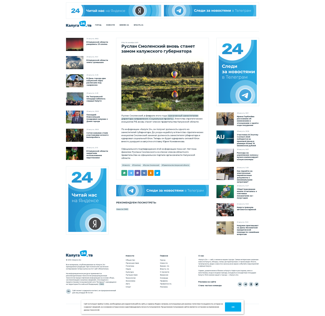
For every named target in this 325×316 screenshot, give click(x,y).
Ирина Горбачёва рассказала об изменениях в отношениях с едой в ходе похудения (247, 120)
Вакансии (164, 275)
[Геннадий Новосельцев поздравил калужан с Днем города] (74, 117)
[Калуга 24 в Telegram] (245, 284)
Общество (130, 260)
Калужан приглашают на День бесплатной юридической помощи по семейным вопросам (248, 230)
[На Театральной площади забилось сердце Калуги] (74, 98)
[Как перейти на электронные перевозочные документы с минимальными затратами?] (225, 173)
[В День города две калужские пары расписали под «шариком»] (74, 80)
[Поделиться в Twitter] (157, 173)
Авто (128, 284)
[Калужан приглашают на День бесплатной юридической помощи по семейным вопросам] (225, 227)
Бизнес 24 (124, 25)
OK (233, 307)
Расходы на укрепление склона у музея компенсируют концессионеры (247, 156)
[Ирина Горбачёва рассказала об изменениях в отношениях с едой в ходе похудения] (225, 118)
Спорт (128, 287)
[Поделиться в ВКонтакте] (144, 173)
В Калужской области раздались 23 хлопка (97, 43)
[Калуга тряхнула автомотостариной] (225, 209)
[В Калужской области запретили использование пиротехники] (74, 153)
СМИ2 (101, 284)
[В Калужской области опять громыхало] (74, 62)
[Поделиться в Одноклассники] (150, 173)
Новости (110, 25)
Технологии (131, 278)
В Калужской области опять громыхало (97, 61)
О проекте (164, 272)
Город (98, 25)
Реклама (164, 287)
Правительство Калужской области (176, 165)
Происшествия (132, 263)
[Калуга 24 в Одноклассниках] (251, 284)
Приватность (166, 284)
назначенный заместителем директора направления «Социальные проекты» (159, 117)
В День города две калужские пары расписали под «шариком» (96, 81)
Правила (164, 281)
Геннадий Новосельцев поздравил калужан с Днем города (97, 118)
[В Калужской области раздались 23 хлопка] (74, 44)
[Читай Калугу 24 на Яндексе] (115, 10)
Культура (130, 272)
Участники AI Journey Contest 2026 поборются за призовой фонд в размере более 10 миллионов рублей (247, 140)
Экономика (130, 281)
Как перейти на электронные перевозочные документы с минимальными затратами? (244, 176)
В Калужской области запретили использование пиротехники (97, 154)
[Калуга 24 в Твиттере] (256, 284)
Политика (137, 165)
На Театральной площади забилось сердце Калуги (95, 99)
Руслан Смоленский (151, 165)
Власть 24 (138, 25)
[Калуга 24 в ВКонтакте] (240, 284)
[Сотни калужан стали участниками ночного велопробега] (74, 135)
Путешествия (131, 275)
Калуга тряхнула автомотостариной (246, 208)
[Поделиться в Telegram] (131, 173)
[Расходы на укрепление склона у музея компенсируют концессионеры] (225, 155)
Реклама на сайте (207, 282)
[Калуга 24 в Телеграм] (238, 72)
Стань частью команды (210, 285)
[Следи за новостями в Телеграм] (210, 10)
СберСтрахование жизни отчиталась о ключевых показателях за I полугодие (247, 193)
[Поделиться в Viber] (137, 173)
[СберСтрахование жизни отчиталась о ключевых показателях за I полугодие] (225, 191)
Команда (164, 278)
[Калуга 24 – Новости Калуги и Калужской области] (78, 24)
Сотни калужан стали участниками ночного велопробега (97, 135)
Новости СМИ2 (122, 209)
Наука (128, 269)
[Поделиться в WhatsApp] (124, 173)
